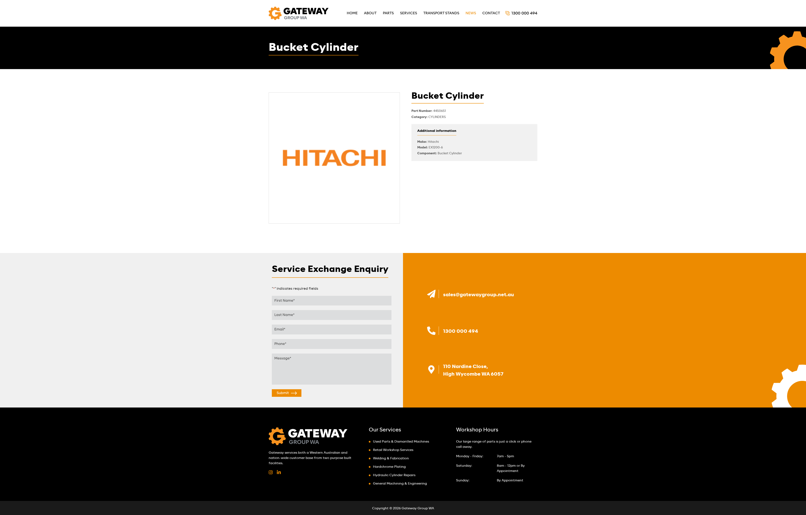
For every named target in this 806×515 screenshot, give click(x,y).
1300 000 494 (524, 13)
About (370, 13)
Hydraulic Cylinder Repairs (394, 475)
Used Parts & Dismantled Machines (401, 441)
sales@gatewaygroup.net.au (478, 294)
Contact (491, 13)
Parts (388, 13)
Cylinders (437, 117)
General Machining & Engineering (400, 483)
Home (352, 13)
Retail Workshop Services (393, 450)
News (471, 13)
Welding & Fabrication (391, 458)
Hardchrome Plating (389, 466)
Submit (283, 393)
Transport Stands (441, 13)
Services (408, 13)
